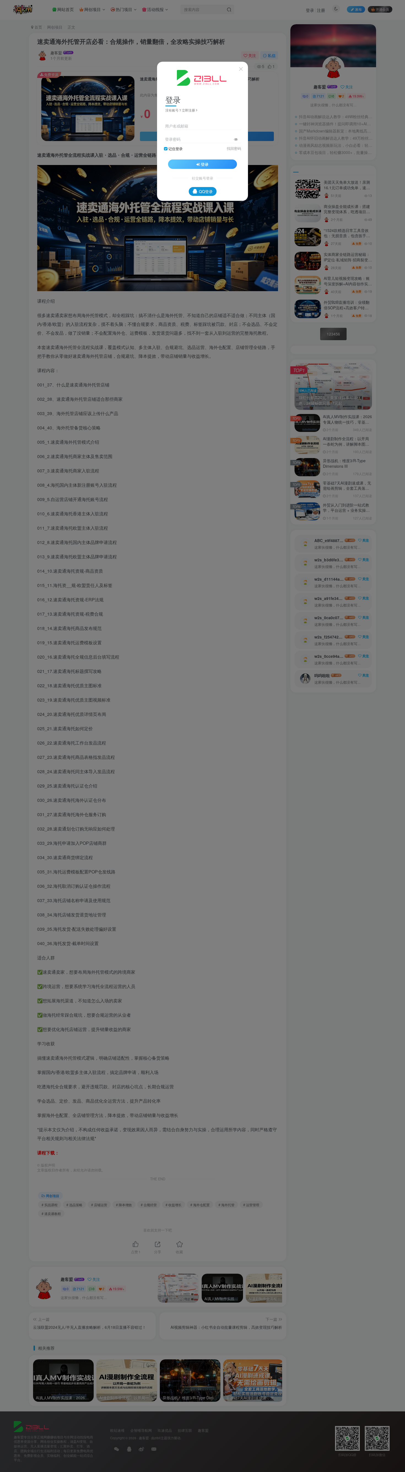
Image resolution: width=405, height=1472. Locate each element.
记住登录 (175, 148)
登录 (205, 164)
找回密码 (234, 148)
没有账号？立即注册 (180, 110)
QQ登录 (206, 191)
